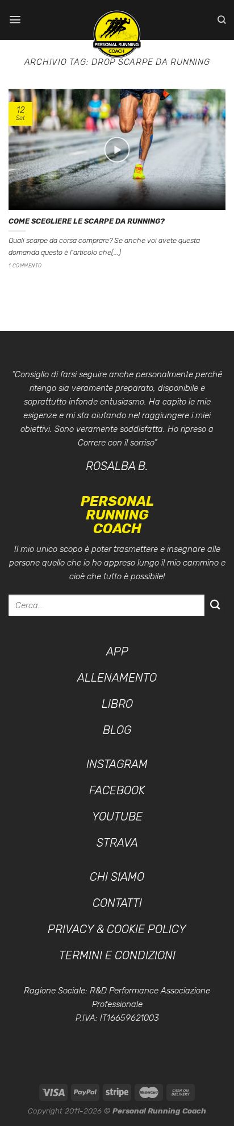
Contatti (117, 903)
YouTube (117, 816)
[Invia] (214, 605)
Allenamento (117, 677)
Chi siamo (117, 877)
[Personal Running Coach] (117, 34)
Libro (117, 704)
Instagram (117, 764)
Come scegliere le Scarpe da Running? (87, 221)
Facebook (117, 790)
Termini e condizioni (117, 955)
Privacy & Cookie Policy (117, 929)
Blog (117, 730)
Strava (117, 842)
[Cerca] (221, 19)
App (117, 651)
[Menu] (15, 19)
